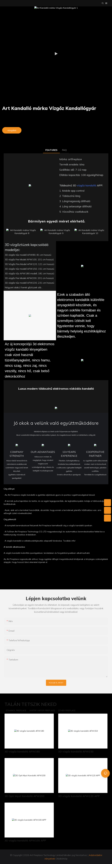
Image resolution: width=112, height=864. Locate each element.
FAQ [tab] (64, 150)
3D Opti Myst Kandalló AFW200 (24, 796)
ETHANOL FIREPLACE (16, 710)
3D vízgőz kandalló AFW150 (76, 751)
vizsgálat (11, 130)
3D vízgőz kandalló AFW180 (22, 751)
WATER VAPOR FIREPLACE (42, 710)
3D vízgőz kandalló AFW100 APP (25, 840)
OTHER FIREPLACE (67, 710)
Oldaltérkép (61, 858)
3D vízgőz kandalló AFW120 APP (79, 796)
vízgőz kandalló (86, 185)
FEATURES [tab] (51, 150)
